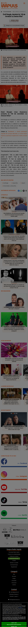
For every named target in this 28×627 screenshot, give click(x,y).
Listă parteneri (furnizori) (5, 620)
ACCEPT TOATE (14, 622)
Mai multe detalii (20, 607)
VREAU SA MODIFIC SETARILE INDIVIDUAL (14, 624)
